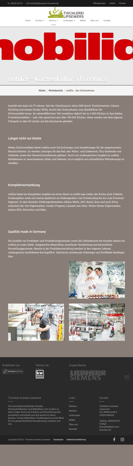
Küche (42, 90)
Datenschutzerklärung (76, 439)
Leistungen (74, 415)
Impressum (58, 439)
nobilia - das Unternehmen (80, 90)
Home (27, 20)
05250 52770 (16, 3)
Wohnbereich (56, 90)
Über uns (73, 424)
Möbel (72, 419)
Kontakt (122, 3)
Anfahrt (112, 3)
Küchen (73, 406)
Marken (73, 410)
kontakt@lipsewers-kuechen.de (44, 3)
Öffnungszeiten (99, 3)
